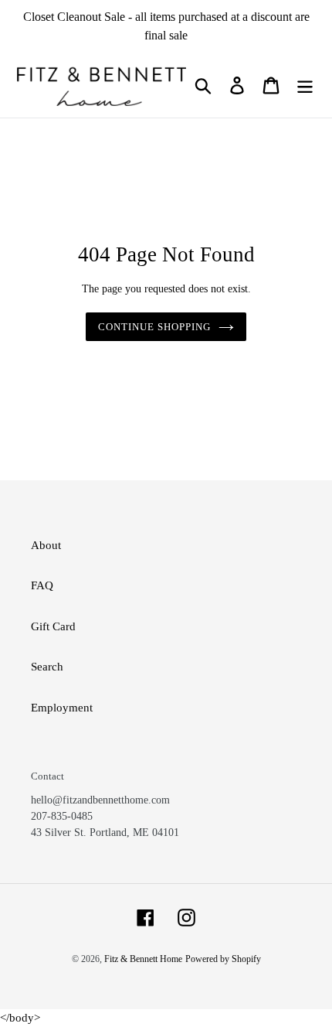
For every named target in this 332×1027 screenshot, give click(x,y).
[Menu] (305, 85)
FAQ (42, 585)
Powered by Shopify (223, 959)
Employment (62, 707)
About (46, 545)
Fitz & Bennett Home (143, 959)
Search (47, 666)
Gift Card (53, 626)
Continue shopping (155, 327)
